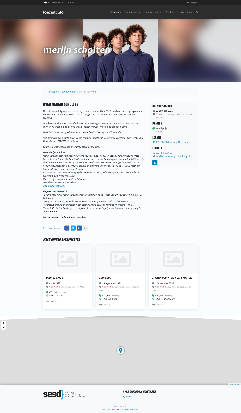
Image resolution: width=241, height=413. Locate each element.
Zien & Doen (131, 12)
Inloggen (193, 2)
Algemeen (186, 12)
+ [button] (3, 323)
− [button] (3, 327)
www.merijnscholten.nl (54, 185)
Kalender (114, 12)
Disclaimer (106, 409)
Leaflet (231, 384)
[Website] (154, 162)
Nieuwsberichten (58, 2)
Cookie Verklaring (131, 409)
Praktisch (170, 12)
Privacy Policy (117, 409)
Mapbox (237, 384)
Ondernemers (151, 12)
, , (172, 142)
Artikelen (71, 2)
